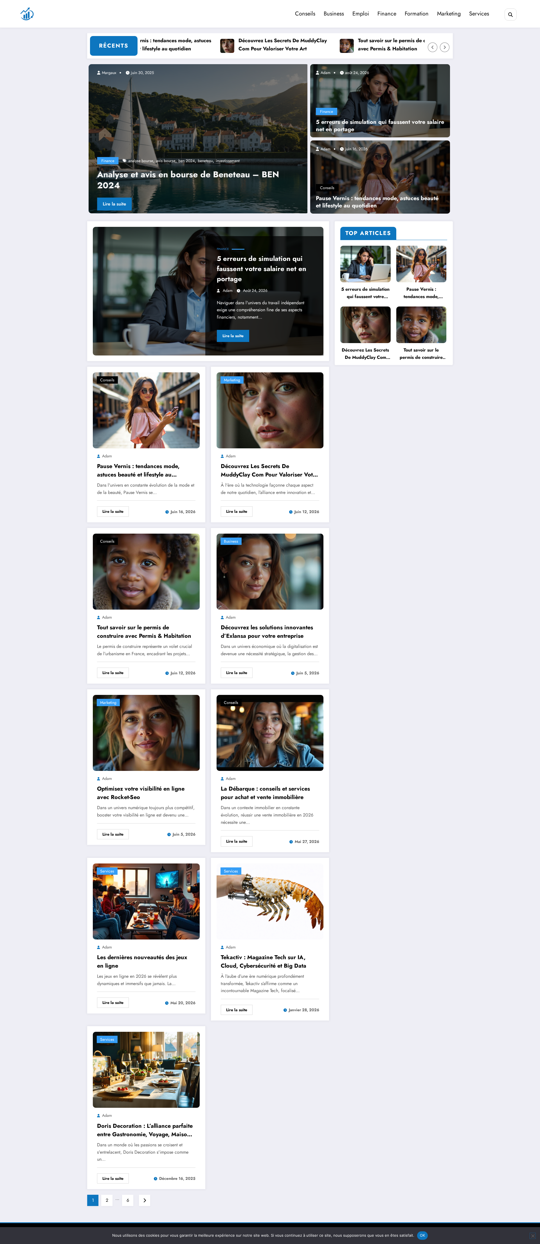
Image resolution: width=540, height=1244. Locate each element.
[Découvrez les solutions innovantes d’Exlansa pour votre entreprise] (270, 571)
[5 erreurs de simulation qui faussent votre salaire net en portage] (380, 100)
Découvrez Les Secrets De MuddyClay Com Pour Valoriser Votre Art (251, 44)
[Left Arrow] (432, 47)
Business (334, 14)
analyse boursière (141, 161)
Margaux (107, 72)
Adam (325, 72)
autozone (166, 161)
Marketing (449, 14)
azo (205, 161)
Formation (417, 14)
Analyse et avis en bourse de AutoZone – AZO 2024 (188, 180)
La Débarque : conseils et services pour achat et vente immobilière (265, 793)
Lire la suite (113, 204)
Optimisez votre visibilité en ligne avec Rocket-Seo (140, 793)
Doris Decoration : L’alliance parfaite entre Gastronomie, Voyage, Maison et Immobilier (145, 1130)
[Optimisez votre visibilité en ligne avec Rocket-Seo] (146, 732)
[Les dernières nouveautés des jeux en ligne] (146, 901)
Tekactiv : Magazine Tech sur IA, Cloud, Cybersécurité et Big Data (263, 961)
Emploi (360, 14)
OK (422, 1235)
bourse (217, 161)
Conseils (305, 14)
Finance (386, 14)
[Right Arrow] (444, 47)
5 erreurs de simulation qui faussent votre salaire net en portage (380, 125)
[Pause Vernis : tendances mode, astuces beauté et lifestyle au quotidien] (380, 176)
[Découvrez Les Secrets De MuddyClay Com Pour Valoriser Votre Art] (270, 409)
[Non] (533, 1236)
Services (479, 14)
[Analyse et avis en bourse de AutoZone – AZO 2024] (197, 138)
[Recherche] (511, 14)
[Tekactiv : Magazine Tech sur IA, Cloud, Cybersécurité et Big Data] (270, 901)
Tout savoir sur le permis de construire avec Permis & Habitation (370, 44)
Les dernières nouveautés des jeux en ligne (142, 961)
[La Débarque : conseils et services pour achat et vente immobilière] (270, 732)
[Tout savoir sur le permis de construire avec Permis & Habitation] (146, 571)
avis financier (188, 161)
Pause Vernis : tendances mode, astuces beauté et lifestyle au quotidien (377, 202)
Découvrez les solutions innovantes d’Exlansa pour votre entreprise (267, 631)
